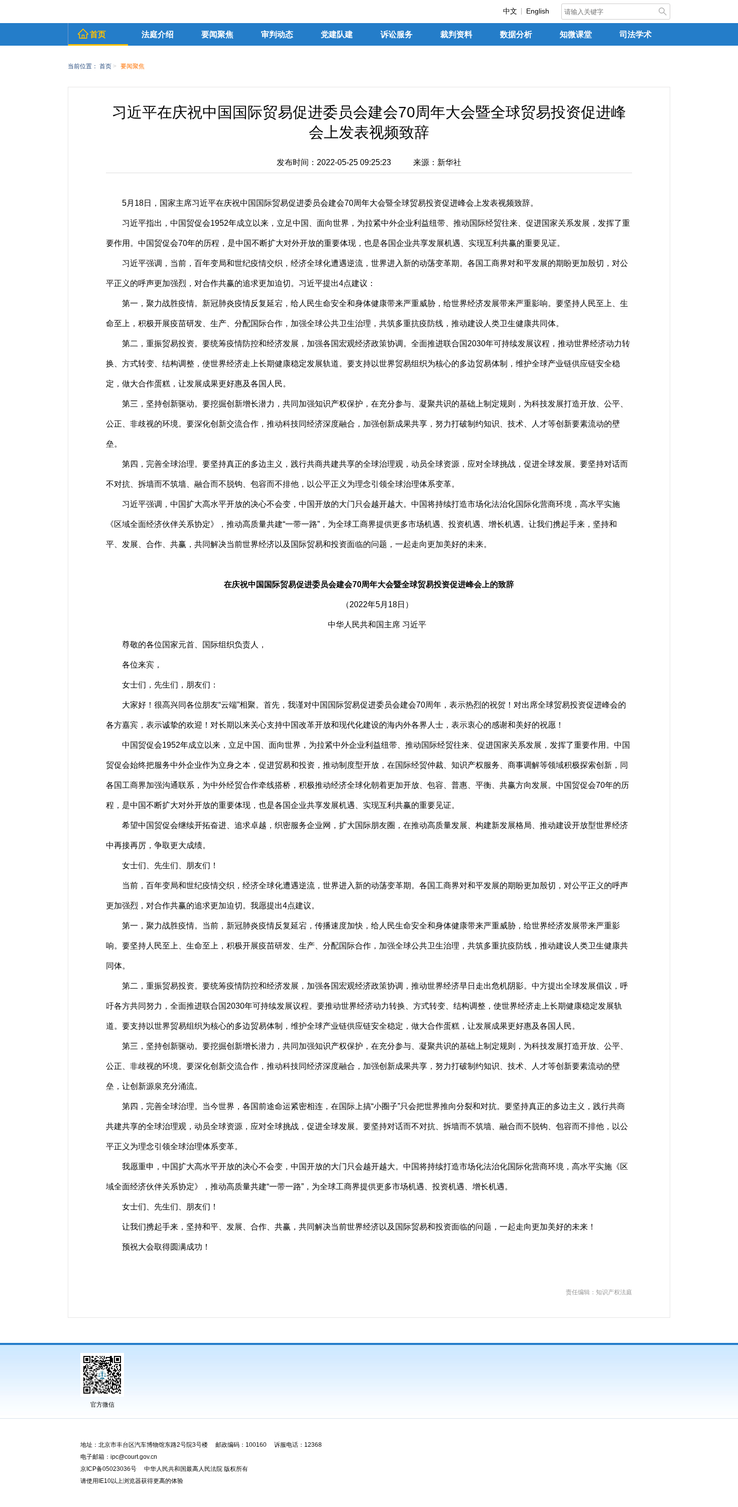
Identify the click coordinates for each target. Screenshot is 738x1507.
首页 (98, 34)
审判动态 (277, 34)
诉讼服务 (397, 34)
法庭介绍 (158, 34)
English (537, 11)
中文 (510, 11)
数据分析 (516, 34)
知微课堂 (576, 34)
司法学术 (636, 34)
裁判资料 (456, 34)
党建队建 (337, 34)
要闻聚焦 (217, 34)
